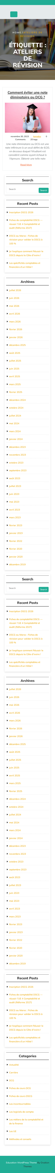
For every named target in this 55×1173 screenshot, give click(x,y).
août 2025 (14, 352)
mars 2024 (15, 431)
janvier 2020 (16, 556)
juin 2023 (14, 494)
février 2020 (15, 548)
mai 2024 (14, 423)
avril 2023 (14, 509)
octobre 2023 (16, 462)
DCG (11, 1080)
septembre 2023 (17, 470)
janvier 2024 (16, 439)
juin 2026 (14, 298)
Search (43, 190)
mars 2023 (15, 517)
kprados (37, 136)
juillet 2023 (15, 486)
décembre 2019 (17, 564)
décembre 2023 (17, 447)
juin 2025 (14, 368)
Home (17, 32)
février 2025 (15, 392)
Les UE (12, 1131)
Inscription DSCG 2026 (21, 212)
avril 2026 (14, 313)
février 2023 (15, 525)
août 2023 (14, 478)
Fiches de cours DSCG (20, 1096)
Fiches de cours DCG (20, 1088)
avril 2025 (14, 376)
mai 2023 (14, 501)
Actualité (14, 1064)
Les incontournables (20, 1103)
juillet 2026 (15, 290)
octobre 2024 (16, 407)
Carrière (13, 1072)
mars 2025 (15, 384)
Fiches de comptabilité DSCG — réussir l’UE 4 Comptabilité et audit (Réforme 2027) (25, 224)
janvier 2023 (16, 533)
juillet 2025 (15, 360)
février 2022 (15, 541)
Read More (26, 164)
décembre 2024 (17, 400)
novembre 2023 (17, 454)
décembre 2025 (17, 345)
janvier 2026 (16, 337)
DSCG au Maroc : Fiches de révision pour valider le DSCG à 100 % (25, 239)
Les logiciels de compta (21, 1111)
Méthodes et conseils (20, 1139)
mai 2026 (14, 305)
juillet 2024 (15, 415)
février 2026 (15, 329)
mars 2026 (15, 321)
